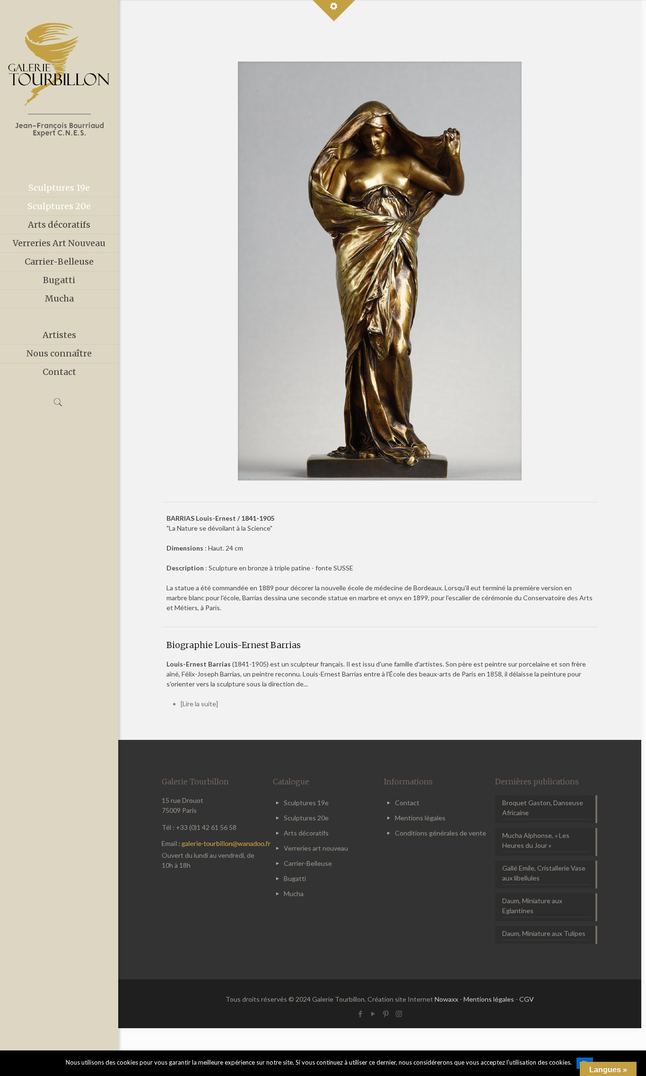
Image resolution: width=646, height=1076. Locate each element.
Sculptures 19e (306, 803)
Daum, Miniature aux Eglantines (532, 906)
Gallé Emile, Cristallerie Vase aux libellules (543, 873)
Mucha (294, 893)
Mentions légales (420, 818)
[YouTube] (373, 1013)
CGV (526, 999)
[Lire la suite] (199, 704)
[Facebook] (361, 1013)
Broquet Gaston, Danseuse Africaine (542, 808)
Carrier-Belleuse (308, 863)
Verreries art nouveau (316, 848)
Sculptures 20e (306, 818)
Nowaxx (446, 999)
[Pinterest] (386, 1013)
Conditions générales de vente (440, 833)
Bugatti (295, 878)
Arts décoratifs (306, 833)
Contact (407, 803)
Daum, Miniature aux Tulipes (543, 933)
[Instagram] (399, 1013)
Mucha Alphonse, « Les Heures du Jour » (535, 840)
